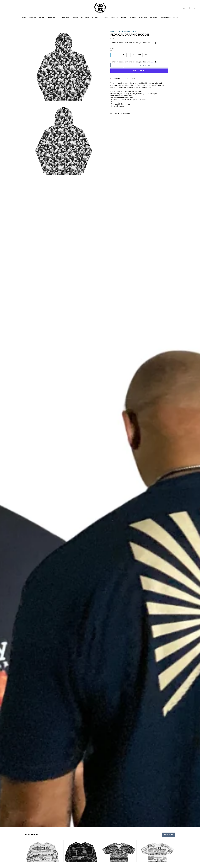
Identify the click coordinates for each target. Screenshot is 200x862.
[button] (64, 17)
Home (112, 31)
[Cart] (193, 8)
